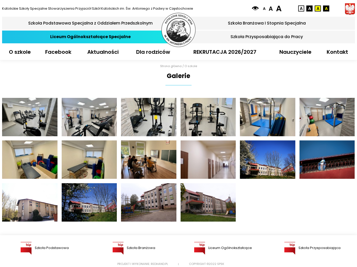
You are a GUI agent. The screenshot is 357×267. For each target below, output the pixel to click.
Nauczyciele (295, 52)
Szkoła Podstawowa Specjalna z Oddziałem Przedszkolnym (90, 23)
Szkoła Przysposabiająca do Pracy (267, 37)
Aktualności (103, 52)
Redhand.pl (159, 264)
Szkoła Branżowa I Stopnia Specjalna (267, 23)
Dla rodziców (153, 52)
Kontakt (337, 52)
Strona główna (171, 66)
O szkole (20, 52)
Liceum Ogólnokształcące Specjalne (90, 37)
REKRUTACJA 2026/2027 (224, 52)
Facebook (58, 52)
